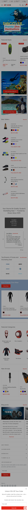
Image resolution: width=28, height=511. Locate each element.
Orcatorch (13, 191)
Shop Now (5, 286)
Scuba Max (13, 124)
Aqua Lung (13, 177)
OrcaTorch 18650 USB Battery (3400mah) (18, 194)
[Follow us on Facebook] (2, 486)
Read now (11, 436)
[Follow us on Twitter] (5, 486)
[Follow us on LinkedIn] (15, 486)
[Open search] (20, 5)
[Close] (26, 489)
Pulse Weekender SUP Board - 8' (10, 61)
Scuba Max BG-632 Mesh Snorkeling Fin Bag (17, 126)
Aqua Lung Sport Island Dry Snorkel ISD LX (17, 180)
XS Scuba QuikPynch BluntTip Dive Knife (9, 388)
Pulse (4, 58)
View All (25, 40)
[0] (25, 5)
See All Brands (23, 257)
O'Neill (4, 306)
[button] (3, 239)
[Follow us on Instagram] (7, 486)
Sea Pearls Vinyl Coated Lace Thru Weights (18, 154)
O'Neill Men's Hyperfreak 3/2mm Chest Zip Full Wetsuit (9, 309)
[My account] (22, 5)
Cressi (12, 165)
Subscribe (14, 508)
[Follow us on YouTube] (10, 486)
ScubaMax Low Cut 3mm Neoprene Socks (16, 140)
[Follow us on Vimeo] (13, 486)
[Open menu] (2, 5)
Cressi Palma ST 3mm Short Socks (18, 167)
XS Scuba (5, 385)
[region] (14, 239)
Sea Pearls (13, 151)
